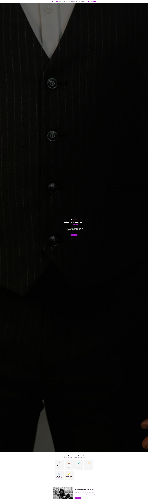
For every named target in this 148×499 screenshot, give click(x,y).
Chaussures (64, 1)
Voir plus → (74, 234)
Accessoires (60, 1)
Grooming (68, 1)
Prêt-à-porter (78, 1)
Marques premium (73, 1)
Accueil (57, 1)
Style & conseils (83, 1)
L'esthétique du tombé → (91, 1)
